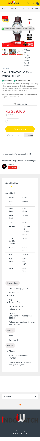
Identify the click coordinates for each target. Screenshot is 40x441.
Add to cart (21, 129)
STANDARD (14, 9)
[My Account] (33, 3)
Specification (11, 183)
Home (4, 9)
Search (28, 3)
